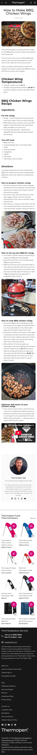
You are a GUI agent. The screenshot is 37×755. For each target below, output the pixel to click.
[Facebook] (18, 498)
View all (33, 518)
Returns (4, 693)
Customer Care (6, 710)
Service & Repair (7, 689)
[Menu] (2, 3)
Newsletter (5, 713)
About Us (4, 666)
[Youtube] (9, 725)
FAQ (2, 682)
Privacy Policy (6, 699)
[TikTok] (22, 498)
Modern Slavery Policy (9, 720)
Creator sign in (6, 672)
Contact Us (5, 706)
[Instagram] (15, 498)
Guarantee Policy (7, 696)
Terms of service (7, 716)
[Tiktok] (12, 725)
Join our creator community (11, 669)
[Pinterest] (15, 725)
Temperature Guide (8, 676)
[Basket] (35, 3)
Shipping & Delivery (8, 686)
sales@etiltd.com (11, 642)
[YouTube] (25, 498)
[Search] (6, 3)
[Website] (12, 498)
